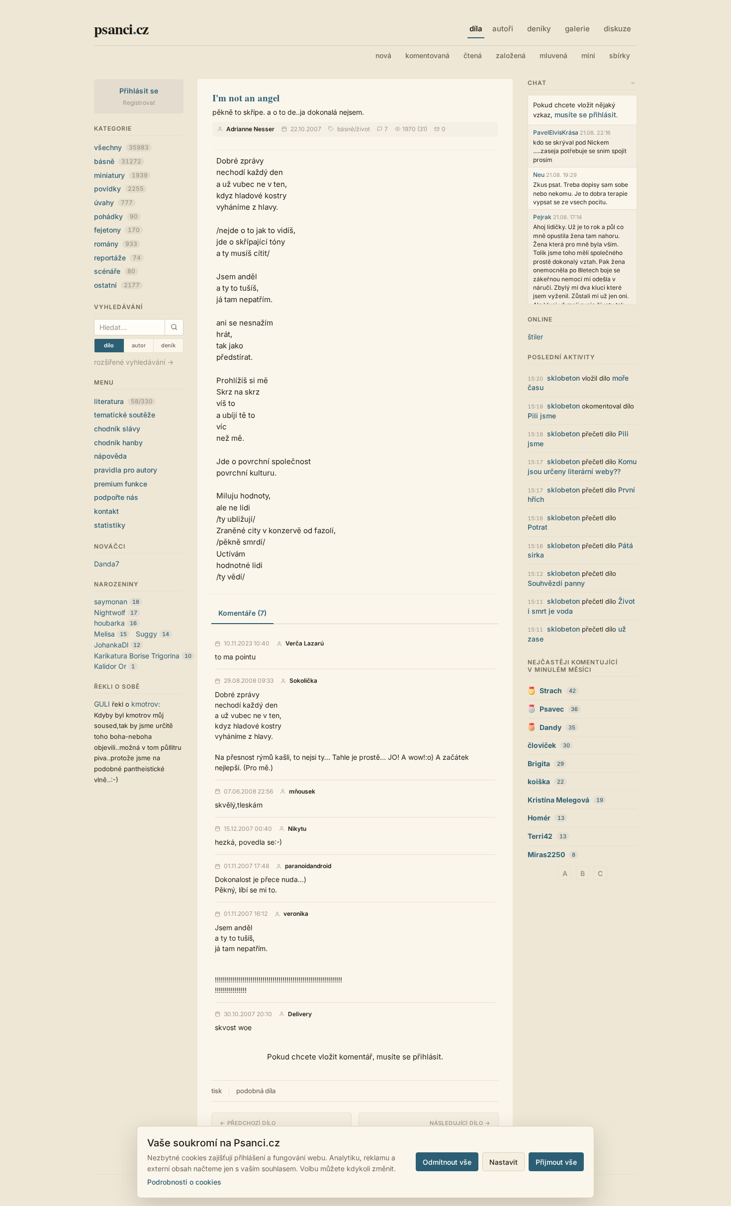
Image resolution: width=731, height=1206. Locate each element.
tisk (216, 1091)
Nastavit (503, 1162)
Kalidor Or (110, 666)
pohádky (116, 216)
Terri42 (540, 836)
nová (383, 55)
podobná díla (255, 1091)
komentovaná (427, 55)
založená (511, 55)
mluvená (553, 55)
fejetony (117, 230)
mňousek (302, 792)
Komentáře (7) (242, 613)
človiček (542, 745)
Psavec (552, 709)
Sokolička (303, 681)
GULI (102, 704)
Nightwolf (109, 612)
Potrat (538, 527)
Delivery (300, 1014)
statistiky (109, 525)
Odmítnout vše (447, 1162)
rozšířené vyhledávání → (134, 362)
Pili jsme (542, 415)
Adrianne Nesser (250, 129)
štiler (535, 336)
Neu (539, 174)
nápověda (110, 456)
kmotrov (144, 704)
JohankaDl (111, 645)
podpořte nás (116, 497)
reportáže (117, 257)
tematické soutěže (124, 414)
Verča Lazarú (304, 643)
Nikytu (297, 829)
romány (115, 244)
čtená (472, 55)
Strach (551, 690)
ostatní (117, 285)
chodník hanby (118, 442)
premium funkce (120, 484)
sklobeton (563, 378)
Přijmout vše (556, 1162)
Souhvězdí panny (556, 583)
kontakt (106, 511)
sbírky (619, 55)
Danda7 (106, 564)
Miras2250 (546, 854)
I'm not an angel (245, 97)
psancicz (121, 28)
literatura (123, 401)
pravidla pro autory (125, 470)
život (363, 129)
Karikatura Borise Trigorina (137, 655)
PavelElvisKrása (555, 132)
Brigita (539, 763)
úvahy (113, 202)
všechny (121, 147)
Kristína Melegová (558, 800)
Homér (539, 817)
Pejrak (542, 217)
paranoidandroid (308, 866)
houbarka (109, 623)
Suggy (146, 634)
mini (588, 55)
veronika (295, 914)
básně (117, 161)
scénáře (114, 271)
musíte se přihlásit (585, 114)
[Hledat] (174, 327)
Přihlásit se (139, 90)
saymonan (110, 601)
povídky (119, 188)
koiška (539, 781)
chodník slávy (117, 428)
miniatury (121, 175)
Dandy (550, 727)
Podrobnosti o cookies (184, 1182)
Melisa (104, 634)
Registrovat (139, 102)
